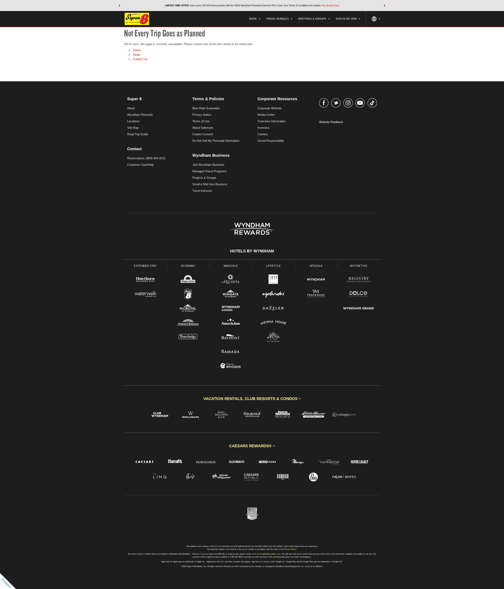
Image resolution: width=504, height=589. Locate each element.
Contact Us (140, 59)
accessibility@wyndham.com (269, 554)
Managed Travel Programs (209, 171)
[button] (119, 5)
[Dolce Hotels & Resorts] (358, 294)
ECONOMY (188, 265)
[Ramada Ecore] (230, 366)
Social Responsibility (271, 140)
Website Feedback (331, 122)
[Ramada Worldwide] (230, 351)
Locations (133, 121)
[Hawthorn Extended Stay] (145, 280)
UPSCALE (316, 265)
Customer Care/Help (140, 164)
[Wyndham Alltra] (273, 337)
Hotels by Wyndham (252, 251)
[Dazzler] (273, 308)
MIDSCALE (231, 265)
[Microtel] (188, 308)
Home (137, 50)
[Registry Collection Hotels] (358, 280)
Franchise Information (271, 121)
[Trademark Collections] (316, 294)
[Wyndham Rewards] (252, 229)
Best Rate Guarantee (206, 108)
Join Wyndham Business (208, 164)
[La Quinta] (230, 280)
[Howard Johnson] (188, 323)
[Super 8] (188, 294)
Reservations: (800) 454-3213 (146, 158)
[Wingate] (230, 294)
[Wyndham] (316, 280)
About (131, 108)
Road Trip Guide (137, 134)
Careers (263, 134)
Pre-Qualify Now (330, 5)
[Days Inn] (188, 280)
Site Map (133, 127)
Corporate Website (270, 108)
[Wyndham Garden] (230, 308)
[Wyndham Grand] (358, 308)
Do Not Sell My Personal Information (215, 140)
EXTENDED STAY (145, 265)
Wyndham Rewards (140, 114)
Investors (264, 127)
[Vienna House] (273, 323)
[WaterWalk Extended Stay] (145, 294)
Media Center (266, 114)
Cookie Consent (202, 134)
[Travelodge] (188, 337)
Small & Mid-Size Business (209, 184)
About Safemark (202, 127)
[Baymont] (230, 337)
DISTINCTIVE (359, 265)
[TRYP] (273, 280)
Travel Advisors (202, 190)
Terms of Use (201, 121)
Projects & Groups (204, 177)
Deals (136, 54)
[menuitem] (254, 19)
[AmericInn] (230, 323)
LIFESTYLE (273, 265)
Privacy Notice (201, 114)
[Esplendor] (273, 294)
